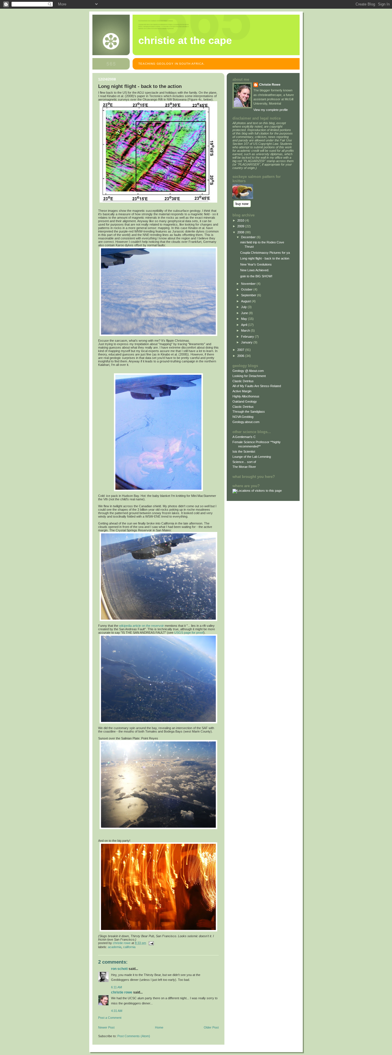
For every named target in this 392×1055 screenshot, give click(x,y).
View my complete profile (270, 110)
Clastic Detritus (243, 381)
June (245, 313)
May (244, 318)
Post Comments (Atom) (133, 1036)
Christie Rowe (121, 992)
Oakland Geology (244, 401)
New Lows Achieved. (254, 270)
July (244, 307)
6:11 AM (116, 987)
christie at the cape (185, 40)
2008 (241, 232)
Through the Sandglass (248, 411)
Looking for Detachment (249, 376)
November (249, 283)
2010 (241, 220)
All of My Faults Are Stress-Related (256, 386)
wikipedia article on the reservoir (141, 625)
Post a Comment (109, 1017)
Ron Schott (119, 969)
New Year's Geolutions (256, 264)
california (129, 947)
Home (159, 1027)
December (249, 237)
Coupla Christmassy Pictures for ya (265, 252)
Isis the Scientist (243, 451)
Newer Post (106, 1027)
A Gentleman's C (244, 437)
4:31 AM (116, 1010)
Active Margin (241, 391)
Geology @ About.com (248, 370)
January (247, 342)
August (246, 301)
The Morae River (244, 466)
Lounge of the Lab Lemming (251, 456)
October (247, 289)
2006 (241, 356)
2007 (241, 349)
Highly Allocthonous (245, 396)
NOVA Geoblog (242, 416)
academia (114, 947)
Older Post (211, 1027)
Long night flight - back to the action (264, 258)
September (249, 295)
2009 (241, 226)
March (246, 330)
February (248, 336)
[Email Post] (151, 943)
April (244, 324)
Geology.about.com (245, 422)
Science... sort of (244, 462)
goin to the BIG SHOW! (256, 276)
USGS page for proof (188, 632)
